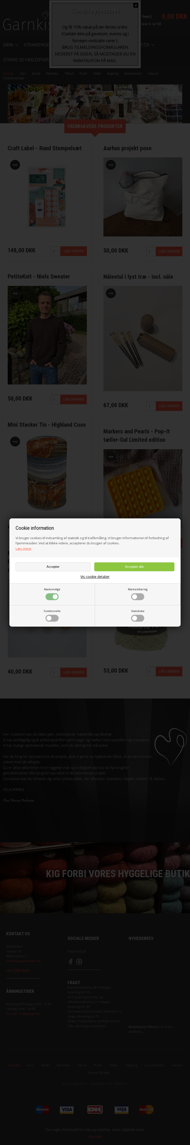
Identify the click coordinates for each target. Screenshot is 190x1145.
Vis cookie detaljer (95, 576)
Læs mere (23, 548)
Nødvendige (52, 589)
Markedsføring (137, 589)
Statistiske (137, 611)
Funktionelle (52, 611)
